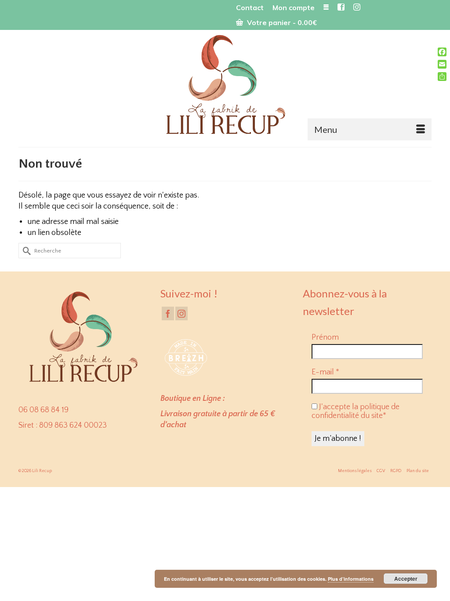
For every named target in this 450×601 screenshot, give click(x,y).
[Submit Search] (25, 250)
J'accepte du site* (355, 411)
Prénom (325, 337)
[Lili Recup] (225, 86)
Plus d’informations (351, 578)
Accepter (405, 579)
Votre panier (281, 22)
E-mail (325, 372)
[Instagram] (181, 313)
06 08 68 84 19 (43, 410)
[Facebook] (168, 313)
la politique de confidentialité (355, 411)
